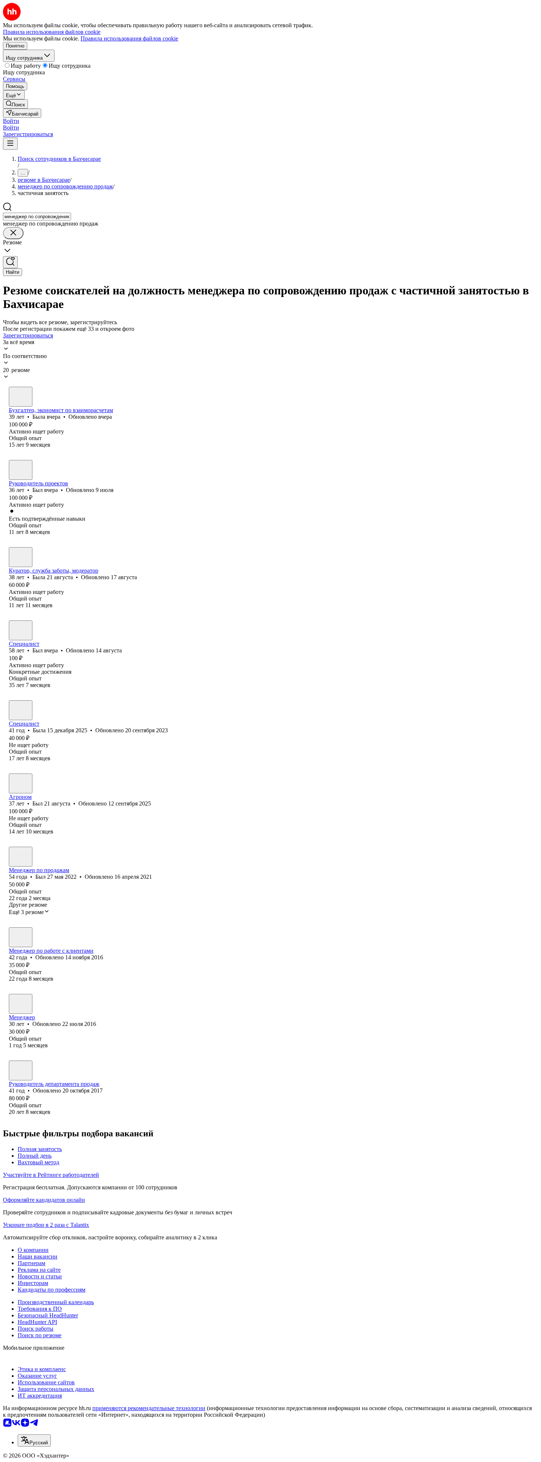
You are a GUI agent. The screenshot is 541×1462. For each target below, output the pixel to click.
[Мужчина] (20, 470)
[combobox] (37, 216)
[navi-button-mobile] (10, 144)
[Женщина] (20, 397)
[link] (15, 104)
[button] (11, 121)
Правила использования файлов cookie (129, 38)
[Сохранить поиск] (10, 262)
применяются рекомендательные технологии (148, 1408)
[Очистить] (13, 233)
